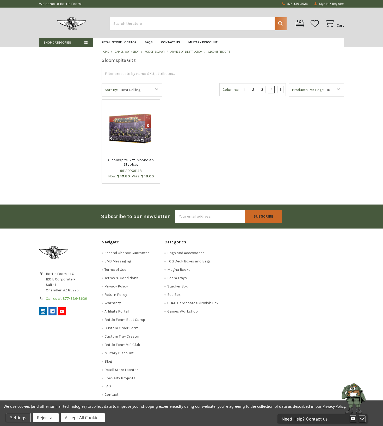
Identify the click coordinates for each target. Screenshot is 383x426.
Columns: (231, 89)
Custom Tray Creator (122, 336)
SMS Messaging (117, 261)
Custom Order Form (121, 328)
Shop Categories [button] (57, 42)
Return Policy (115, 294)
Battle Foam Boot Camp (124, 319)
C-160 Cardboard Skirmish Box (192, 303)
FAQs (149, 42)
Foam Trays (177, 278)
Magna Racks (178, 269)
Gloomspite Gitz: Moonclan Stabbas (131, 162)
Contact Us (170, 42)
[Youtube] (62, 311)
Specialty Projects (119, 378)
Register (338, 3)
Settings (18, 418)
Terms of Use (115, 269)
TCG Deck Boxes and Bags (189, 261)
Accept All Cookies (83, 418)
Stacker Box (177, 286)
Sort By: (111, 90)
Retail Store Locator (119, 42)
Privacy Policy (116, 286)
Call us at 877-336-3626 (66, 298)
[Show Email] (353, 419)
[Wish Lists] (316, 24)
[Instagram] (43, 311)
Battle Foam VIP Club (122, 345)
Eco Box (174, 294)
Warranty (112, 303)
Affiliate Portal (116, 311)
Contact (111, 394)
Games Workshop (182, 311)
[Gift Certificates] (301, 24)
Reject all (45, 418)
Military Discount (203, 42)
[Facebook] (52, 311)
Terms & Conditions (121, 278)
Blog (108, 361)
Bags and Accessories (186, 253)
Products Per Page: (308, 90)
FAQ (107, 386)
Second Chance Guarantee (126, 253)
